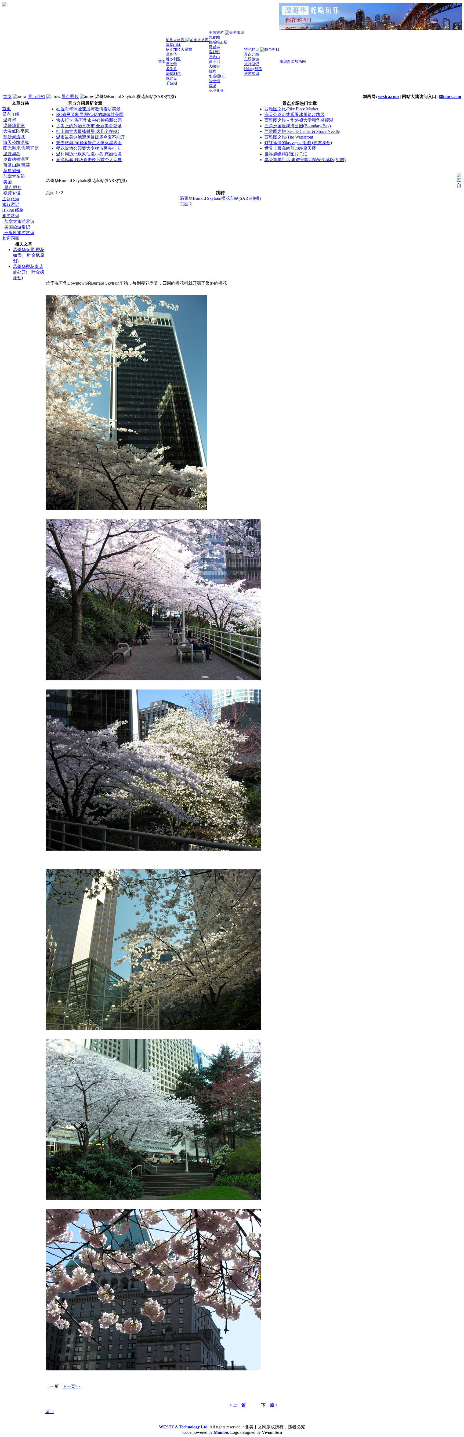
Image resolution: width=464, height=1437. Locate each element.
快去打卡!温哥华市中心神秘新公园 (89, 120)
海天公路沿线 (16, 142)
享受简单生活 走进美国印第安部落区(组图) (305, 159)
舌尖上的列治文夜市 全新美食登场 (89, 126)
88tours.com (450, 96)
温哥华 (9, 120)
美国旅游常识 (16, 227)
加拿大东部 (14, 176)
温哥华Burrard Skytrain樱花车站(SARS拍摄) (220, 198)
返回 (49, 1411)
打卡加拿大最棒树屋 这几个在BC (87, 131)
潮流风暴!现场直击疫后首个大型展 (89, 159)
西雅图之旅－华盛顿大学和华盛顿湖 (298, 120)
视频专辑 (11, 193)
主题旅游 (10, 199)
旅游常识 (10, 215)
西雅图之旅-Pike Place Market (291, 109)
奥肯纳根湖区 (16, 159)
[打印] (459, 179)
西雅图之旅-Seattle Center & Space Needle (302, 131)
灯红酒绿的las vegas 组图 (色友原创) (298, 142)
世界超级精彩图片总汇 (285, 154)
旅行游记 (10, 204)
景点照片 (70, 96)
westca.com (388, 96)
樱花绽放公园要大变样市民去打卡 (88, 148)
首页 (7, 96)
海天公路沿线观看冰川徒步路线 (294, 114)
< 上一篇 (237, 1405)
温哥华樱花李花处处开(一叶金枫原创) (28, 272)
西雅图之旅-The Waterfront (288, 137)
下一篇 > (269, 1405)
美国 (7, 182)
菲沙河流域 (14, 137)
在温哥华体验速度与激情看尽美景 (88, 109)
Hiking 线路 (13, 210)
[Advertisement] (23, 365)
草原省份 (11, 170)
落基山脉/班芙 (16, 165)
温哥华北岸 (14, 125)
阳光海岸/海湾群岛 (21, 148)
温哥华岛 (11, 153)
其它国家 (10, 238)
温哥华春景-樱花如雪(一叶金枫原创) (28, 255)
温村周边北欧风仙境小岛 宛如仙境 (89, 154)
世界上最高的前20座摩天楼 (290, 148)
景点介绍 (36, 96)
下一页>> (71, 1386)
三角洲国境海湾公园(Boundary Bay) (297, 126)
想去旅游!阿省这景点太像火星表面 (89, 142)
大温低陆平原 (16, 131)
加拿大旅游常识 (18, 221)
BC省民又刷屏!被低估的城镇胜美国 (90, 114)
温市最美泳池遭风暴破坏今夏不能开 (90, 137)
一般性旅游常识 (18, 232)
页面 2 (186, 204)
